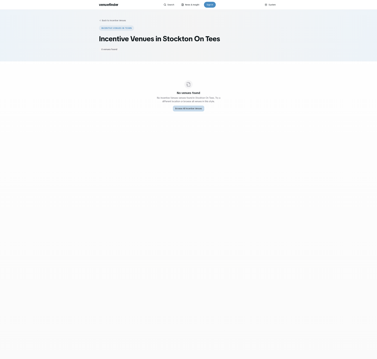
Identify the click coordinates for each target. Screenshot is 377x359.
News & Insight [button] (192, 4)
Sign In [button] (210, 4)
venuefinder (108, 4)
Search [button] (170, 4)
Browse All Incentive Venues (188, 108)
